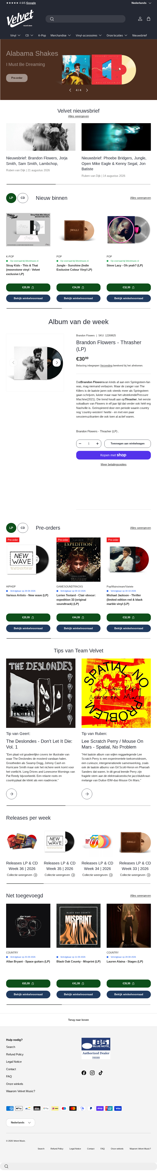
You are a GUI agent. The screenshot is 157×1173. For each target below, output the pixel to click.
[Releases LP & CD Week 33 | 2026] (135, 841)
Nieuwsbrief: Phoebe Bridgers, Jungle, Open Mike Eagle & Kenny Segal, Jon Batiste (114, 163)
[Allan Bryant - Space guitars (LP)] (28, 926)
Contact (11, 1069)
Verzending (106, 365)
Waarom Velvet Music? (20, 1091)
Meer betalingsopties (114, 464)
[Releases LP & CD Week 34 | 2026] (97, 841)
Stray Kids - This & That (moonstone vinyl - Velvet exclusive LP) (23, 270)
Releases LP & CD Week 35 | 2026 (59, 866)
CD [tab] (23, 197)
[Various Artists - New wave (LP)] (28, 559)
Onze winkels (14, 1083)
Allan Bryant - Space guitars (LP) (28, 961)
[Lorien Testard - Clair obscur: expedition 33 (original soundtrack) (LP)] (78, 559)
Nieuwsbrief (139, 35)
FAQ (9, 1076)
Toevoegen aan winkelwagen (128, 443)
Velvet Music (19, 1141)
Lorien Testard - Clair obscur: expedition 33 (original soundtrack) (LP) (76, 599)
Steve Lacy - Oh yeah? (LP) (125, 265)
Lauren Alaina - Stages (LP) (125, 961)
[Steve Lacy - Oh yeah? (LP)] (129, 230)
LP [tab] (11, 197)
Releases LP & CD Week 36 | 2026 (22, 866)
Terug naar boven (78, 1019)
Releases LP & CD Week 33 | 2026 (135, 866)
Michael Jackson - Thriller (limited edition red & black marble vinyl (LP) (124, 599)
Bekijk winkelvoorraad (28, 298)
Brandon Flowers (85, 335)
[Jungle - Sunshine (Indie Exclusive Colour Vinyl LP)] (78, 230)
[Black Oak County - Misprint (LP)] (78, 926)
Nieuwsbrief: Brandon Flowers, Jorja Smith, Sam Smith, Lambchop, (36, 160)
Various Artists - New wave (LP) (27, 595)
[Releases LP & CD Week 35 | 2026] (59, 841)
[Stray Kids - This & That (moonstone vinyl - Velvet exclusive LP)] (28, 230)
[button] (148, 19)
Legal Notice (14, 1061)
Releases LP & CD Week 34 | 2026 (97, 866)
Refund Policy (15, 1054)
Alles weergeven (78, 116)
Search (10, 1046)
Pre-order (16, 77)
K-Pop (42, 35)
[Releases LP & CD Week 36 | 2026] (22, 841)
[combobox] (85, 19)
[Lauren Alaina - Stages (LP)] (129, 926)
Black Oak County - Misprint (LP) (78, 961)
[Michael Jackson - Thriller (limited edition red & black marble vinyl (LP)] (129, 559)
